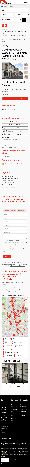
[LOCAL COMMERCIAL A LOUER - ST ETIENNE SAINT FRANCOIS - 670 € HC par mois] (26, 68)
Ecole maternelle (19, 342)
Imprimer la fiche (6, 145)
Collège (20, 345)
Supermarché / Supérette (12, 352)
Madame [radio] (13, 210)
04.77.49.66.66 (9, 184)
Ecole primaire (9, 345)
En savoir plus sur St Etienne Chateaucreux (13, 295)
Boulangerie (9, 355)
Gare (7, 339)
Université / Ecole (18, 349)
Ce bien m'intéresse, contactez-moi (15, 99)
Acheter (4, 6)
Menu (27, 2)
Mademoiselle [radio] (21, 210)
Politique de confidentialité (17, 266)
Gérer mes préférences (6, 464)
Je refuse (15, 460)
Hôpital (19, 355)
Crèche (8, 342)
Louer (11, 6)
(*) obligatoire (7, 252)
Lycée (7, 349)
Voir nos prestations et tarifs (9, 147)
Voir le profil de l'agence (8, 187)
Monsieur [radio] (6, 210)
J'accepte (5, 460)
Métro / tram (17, 339)
